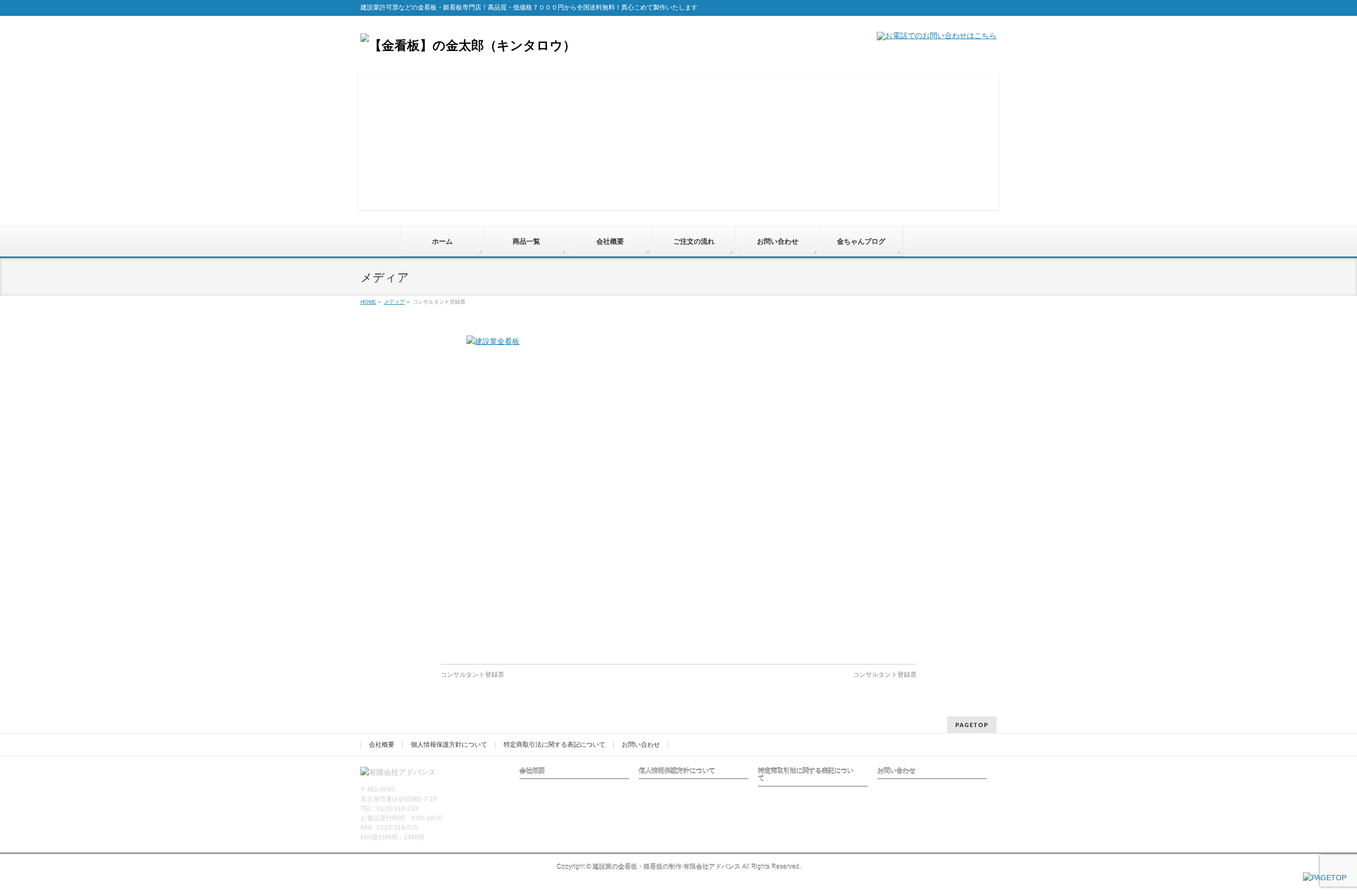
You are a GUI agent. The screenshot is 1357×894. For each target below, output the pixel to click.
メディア (394, 302)
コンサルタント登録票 (472, 674)
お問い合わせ (641, 744)
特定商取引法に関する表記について (554, 744)
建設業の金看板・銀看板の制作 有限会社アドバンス (667, 867)
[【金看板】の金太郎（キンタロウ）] (468, 45)
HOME (368, 302)
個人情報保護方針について (449, 744)
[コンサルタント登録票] (678, 494)
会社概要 (381, 744)
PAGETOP (972, 724)
